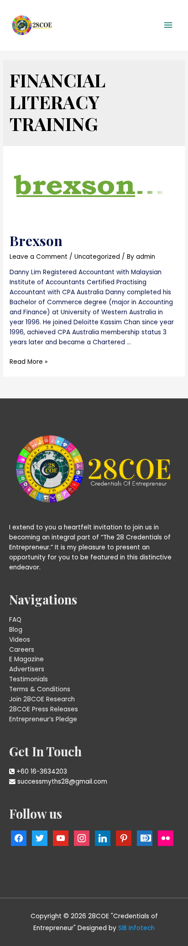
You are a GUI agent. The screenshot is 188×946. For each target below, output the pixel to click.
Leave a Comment (39, 256)
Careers (21, 649)
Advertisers (26, 669)
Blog (15, 629)
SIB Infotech (136, 928)
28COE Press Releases (43, 709)
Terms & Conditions (39, 689)
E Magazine (26, 659)
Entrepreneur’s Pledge (43, 719)
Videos (19, 639)
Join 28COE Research (42, 699)
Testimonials (28, 679)
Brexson (36, 240)
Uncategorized (97, 256)
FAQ (15, 619)
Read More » (28, 361)
